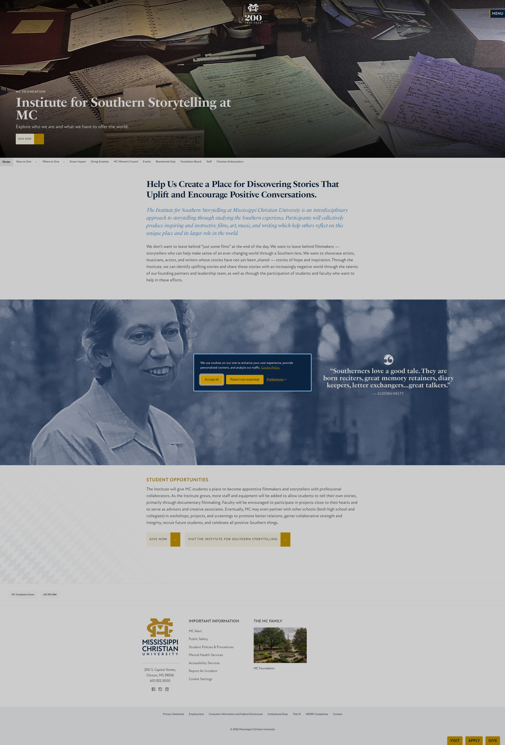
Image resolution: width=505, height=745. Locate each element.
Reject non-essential (244, 379)
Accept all (212, 379)
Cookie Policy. (270, 367)
